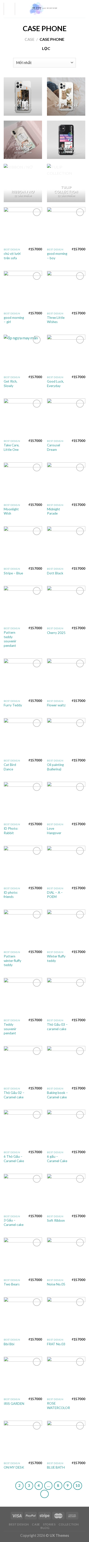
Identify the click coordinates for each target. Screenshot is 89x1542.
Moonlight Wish (11, 511)
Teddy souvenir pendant (10, 1028)
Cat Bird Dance (10, 767)
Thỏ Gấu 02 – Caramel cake (14, 1095)
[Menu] (9, 9)
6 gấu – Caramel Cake (57, 1158)
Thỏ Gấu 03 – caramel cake (57, 1026)
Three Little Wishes (56, 320)
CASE (29, 39)
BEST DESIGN (19, 1524)
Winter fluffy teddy (56, 958)
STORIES (49, 1524)
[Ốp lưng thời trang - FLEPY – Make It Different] (44, 9)
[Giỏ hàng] (82, 8)
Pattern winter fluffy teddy (12, 960)
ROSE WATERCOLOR (58, 1405)
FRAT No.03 (56, 1344)
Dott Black (55, 573)
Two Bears (12, 1284)
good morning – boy (57, 256)
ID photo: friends (11, 894)
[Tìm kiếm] (75, 9)
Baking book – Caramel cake (57, 1095)
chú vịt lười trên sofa (12, 256)
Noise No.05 (56, 1284)
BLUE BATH (56, 1467)
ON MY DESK (14, 1467)
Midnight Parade (53, 511)
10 (77, 1485)
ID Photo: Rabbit (11, 830)
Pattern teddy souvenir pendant (10, 639)
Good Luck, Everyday (55, 383)
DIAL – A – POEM (55, 894)
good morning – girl (14, 320)
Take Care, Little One (11, 447)
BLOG (45, 1528)
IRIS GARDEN (14, 1404)
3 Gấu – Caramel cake (13, 1222)
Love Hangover (54, 830)
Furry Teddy (13, 705)
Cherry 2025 (56, 633)
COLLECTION (69, 1524)
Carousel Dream (53, 447)
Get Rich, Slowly (10, 383)
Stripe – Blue (13, 573)
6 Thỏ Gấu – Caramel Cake (14, 1158)
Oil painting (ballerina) (55, 767)
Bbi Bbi (9, 1344)
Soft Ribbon (56, 1220)
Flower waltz (56, 705)
